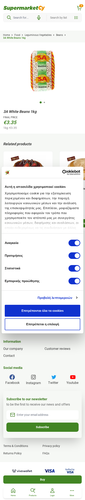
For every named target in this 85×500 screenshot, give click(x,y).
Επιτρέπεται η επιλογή (42, 324)
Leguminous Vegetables (38, 35)
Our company (13, 349)
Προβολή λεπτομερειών (55, 297)
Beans (59, 35)
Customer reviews (57, 349)
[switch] (74, 255)
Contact (9, 356)
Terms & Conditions (15, 446)
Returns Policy (12, 453)
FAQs (45, 453)
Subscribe (42, 427)
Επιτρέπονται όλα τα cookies (42, 310)
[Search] (9, 17)
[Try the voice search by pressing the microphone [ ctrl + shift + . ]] (38, 17)
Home (6, 35)
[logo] (24, 8)
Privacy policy (51, 446)
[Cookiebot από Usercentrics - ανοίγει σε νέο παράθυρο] (62, 172)
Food (17, 35)
